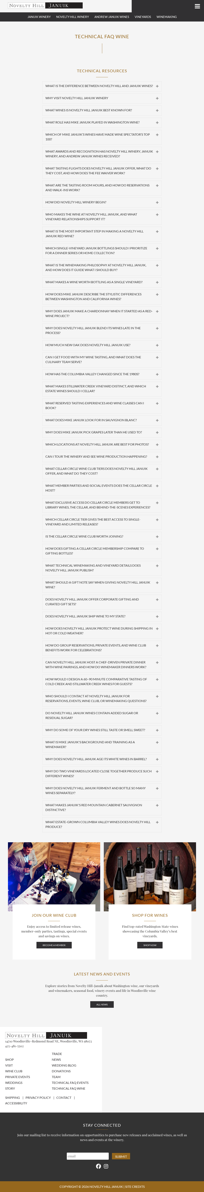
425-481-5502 (14, 1046)
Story (10, 1088)
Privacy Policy (38, 1097)
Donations (61, 1071)
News (56, 1059)
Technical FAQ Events (70, 1082)
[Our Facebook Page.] (98, 1166)
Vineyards (143, 17)
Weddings (13, 1082)
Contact (63, 1097)
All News (102, 1004)
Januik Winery (39, 17)
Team (56, 1077)
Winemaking (167, 17)
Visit (9, 1065)
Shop (9, 1059)
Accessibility (16, 1103)
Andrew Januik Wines (111, 17)
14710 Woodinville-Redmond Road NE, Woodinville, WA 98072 (48, 1041)
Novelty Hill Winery (72, 17)
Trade (57, 1054)
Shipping (12, 1097)
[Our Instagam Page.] (106, 1166)
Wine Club (13, 1071)
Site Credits (135, 1186)
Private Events (17, 1077)
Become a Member (54, 945)
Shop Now (149, 945)
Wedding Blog (64, 1065)
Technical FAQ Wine (68, 1088)
